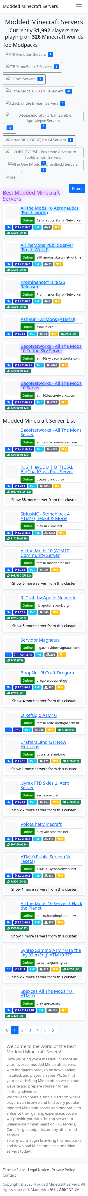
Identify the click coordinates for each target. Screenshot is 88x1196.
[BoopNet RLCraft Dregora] (11, 677)
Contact (9, 1175)
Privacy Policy (63, 1169)
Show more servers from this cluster (44, 768)
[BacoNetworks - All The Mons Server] (11, 437)
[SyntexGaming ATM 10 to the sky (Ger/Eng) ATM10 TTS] (11, 957)
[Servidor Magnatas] (11, 644)
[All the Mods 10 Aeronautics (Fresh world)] (11, 215)
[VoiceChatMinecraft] (11, 829)
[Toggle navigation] (79, 6)
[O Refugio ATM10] (11, 719)
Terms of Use (14, 1169)
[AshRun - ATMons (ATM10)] (11, 323)
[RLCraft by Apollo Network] (11, 602)
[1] (43, 116)
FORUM (69, 1189)
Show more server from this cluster (44, 499)
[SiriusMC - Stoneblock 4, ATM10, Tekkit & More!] (11, 521)
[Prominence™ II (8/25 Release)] (11, 289)
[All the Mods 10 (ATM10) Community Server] (11, 557)
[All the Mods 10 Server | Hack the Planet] (11, 910)
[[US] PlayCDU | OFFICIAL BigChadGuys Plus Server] (11, 474)
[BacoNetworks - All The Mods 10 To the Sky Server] (11, 353)
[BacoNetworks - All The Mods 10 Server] (11, 390)
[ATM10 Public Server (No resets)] (11, 863)
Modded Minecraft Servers (30, 6)
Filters (77, 188)
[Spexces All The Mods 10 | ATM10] (11, 998)
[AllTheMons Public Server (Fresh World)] (11, 252)
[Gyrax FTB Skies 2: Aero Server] (11, 790)
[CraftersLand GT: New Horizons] (11, 749)
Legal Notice (38, 1169)
